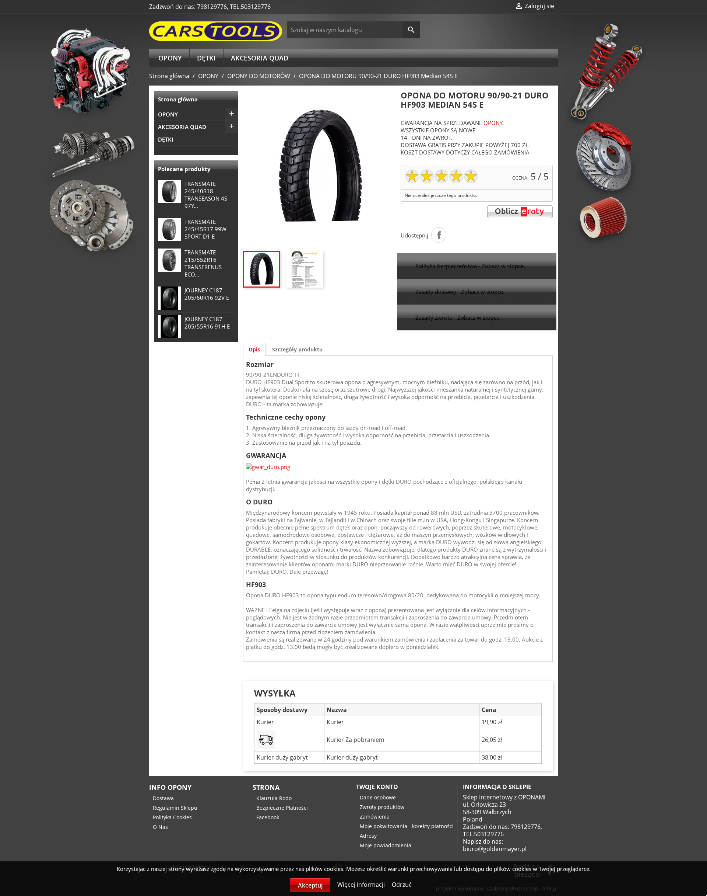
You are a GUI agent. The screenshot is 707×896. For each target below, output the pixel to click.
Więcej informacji (361, 885)
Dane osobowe (378, 797)
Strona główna (178, 99)
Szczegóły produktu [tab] (297, 349)
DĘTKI (206, 57)
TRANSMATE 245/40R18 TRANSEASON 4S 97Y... (205, 194)
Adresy (368, 835)
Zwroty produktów (382, 806)
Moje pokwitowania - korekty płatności (407, 826)
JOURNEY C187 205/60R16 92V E (206, 293)
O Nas (160, 826)
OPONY (170, 57)
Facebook (267, 817)
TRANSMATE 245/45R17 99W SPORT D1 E (205, 229)
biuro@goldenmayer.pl (495, 849)
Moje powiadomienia (385, 845)
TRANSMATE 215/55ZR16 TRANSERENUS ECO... (203, 263)
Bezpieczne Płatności (282, 807)
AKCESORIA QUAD (259, 57)
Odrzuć (402, 885)
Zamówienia (375, 816)
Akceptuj (310, 885)
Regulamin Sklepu (175, 807)
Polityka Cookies (172, 817)
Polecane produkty (184, 169)
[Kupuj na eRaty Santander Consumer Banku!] (520, 211)
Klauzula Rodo (274, 798)
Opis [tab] (254, 349)
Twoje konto (377, 787)
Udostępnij (439, 235)
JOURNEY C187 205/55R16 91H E (207, 322)
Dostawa (163, 798)
